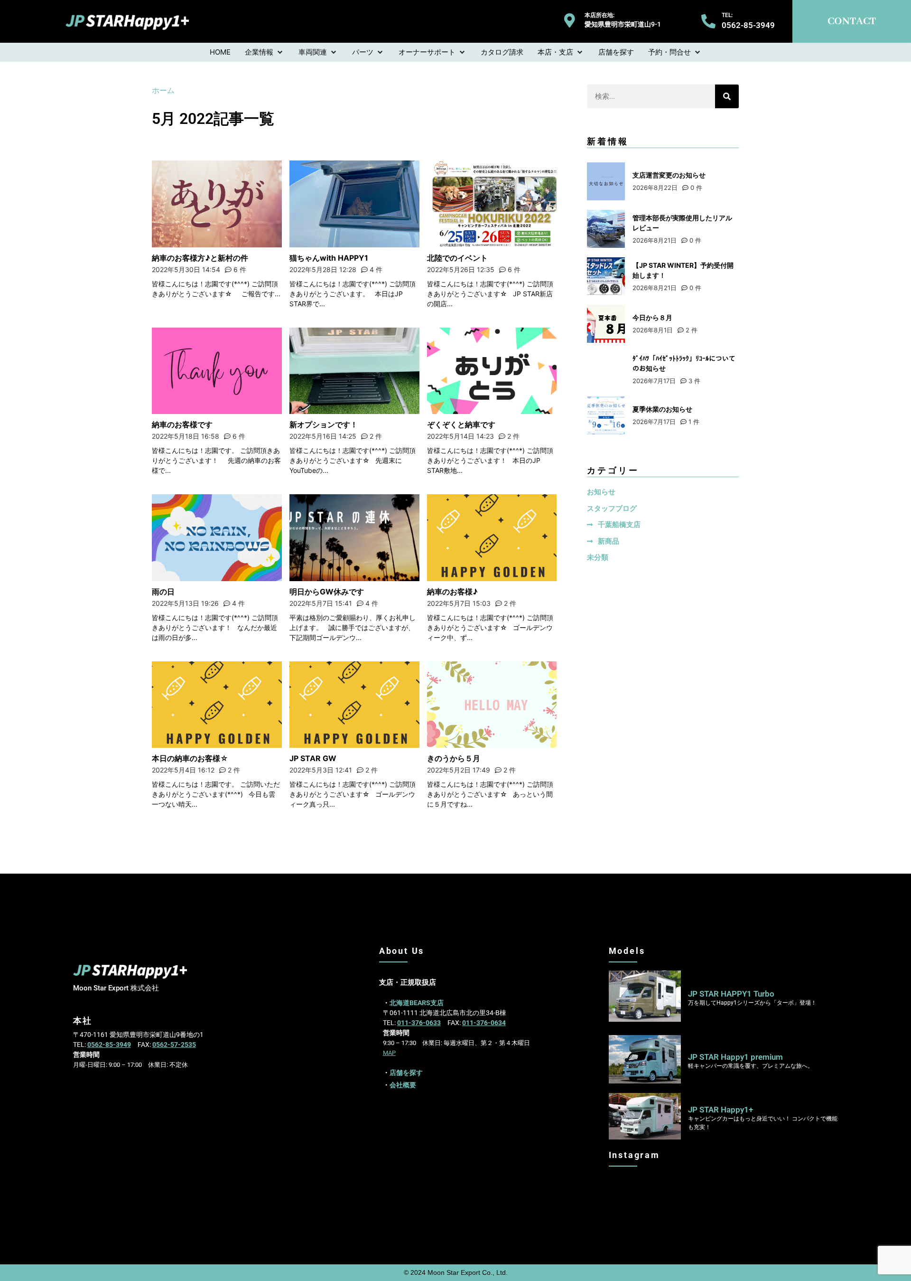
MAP (389, 1052)
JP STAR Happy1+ (720, 1109)
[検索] (727, 96)
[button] (264, 52)
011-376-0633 (419, 1023)
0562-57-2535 (174, 1044)
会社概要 (403, 1085)
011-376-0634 (484, 1023)
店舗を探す (406, 1072)
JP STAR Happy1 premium (735, 1057)
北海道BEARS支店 (417, 1003)
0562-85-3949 (109, 1044)
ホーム (163, 90)
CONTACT (851, 21)
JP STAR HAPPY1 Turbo (731, 993)
